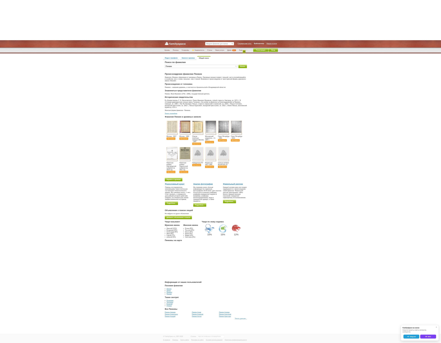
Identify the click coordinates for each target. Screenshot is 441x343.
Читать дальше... (241, 318)
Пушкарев (170, 300)
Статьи (209, 50)
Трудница (170, 302)
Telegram (413, 336)
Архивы (167, 50)
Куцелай (169, 304)
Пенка (169, 290)
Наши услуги (219, 50)
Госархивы (185, 50)
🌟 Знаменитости (198, 50)
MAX (429, 336)
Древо (231, 50)
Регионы (176, 50)
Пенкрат (169, 292)
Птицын (169, 306)
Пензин (169, 289)
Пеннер (169, 294)
